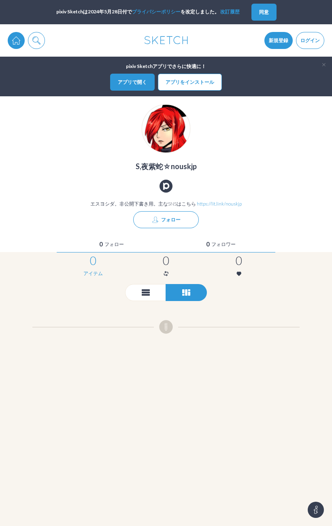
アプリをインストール (190, 82)
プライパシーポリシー (156, 11)
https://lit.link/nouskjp (219, 204)
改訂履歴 (230, 11)
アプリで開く (132, 82)
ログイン (310, 40)
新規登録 (278, 40)
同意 (264, 12)
